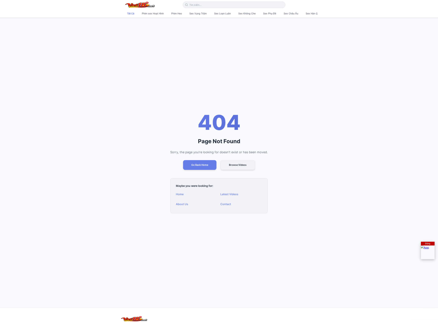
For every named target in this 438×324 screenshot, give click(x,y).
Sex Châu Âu (291, 13)
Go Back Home (199, 164)
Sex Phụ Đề (269, 13)
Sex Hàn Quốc (314, 13)
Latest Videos (229, 194)
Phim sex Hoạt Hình (153, 13)
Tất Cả (130, 13)
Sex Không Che (247, 13)
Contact (225, 204)
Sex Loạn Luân (222, 13)
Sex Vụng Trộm (198, 13)
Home (180, 194)
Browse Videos (238, 164)
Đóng (427, 243)
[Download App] (428, 252)
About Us (182, 204)
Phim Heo (176, 13)
